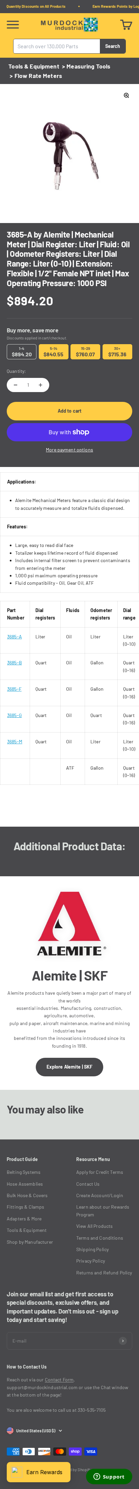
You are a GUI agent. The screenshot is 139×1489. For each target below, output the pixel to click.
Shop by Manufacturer (30, 1242)
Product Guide (22, 1159)
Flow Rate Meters (38, 75)
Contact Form (59, 1379)
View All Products (94, 1226)
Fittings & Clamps (25, 1207)
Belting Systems (23, 1172)
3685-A (14, 636)
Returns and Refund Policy (104, 1272)
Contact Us (88, 1184)
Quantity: (16, 371)
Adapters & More (24, 1218)
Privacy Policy (90, 1261)
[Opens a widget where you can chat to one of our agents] (109, 1477)
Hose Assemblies (25, 1184)
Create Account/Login (99, 1195)
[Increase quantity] (40, 385)
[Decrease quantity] (15, 385)
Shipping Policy (92, 1249)
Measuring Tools (88, 66)
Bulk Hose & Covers (27, 1195)
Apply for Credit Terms (99, 1172)
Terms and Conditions (99, 1238)
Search (112, 46)
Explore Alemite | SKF (70, 1067)
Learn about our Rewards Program (102, 1210)
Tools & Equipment (33, 66)
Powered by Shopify (74, 1469)
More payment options (69, 449)
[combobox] (56, 46)
